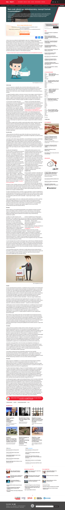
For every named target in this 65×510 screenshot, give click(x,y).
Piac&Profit (18, 19)
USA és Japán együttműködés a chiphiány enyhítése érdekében (51, 67)
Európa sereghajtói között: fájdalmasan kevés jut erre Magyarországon (51, 138)
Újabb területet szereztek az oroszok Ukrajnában (33, 460)
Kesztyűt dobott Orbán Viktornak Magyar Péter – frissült (24, 419)
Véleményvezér (9, 405)
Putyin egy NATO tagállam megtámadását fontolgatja (10, 419)
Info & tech (8, 469)
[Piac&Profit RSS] (14, 504)
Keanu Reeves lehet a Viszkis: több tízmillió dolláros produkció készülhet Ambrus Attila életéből (53, 99)
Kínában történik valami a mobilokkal (52, 475)
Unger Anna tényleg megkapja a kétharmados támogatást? (32, 453)
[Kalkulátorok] (53, 2)
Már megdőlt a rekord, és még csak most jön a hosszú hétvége (52, 153)
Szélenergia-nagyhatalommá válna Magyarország (50, 150)
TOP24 (8, 448)
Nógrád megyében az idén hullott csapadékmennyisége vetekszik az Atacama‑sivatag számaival (24, 441)
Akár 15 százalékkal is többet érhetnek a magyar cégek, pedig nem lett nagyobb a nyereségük (53, 110)
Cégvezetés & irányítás (29, 469)
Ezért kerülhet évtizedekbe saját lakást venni (52, 178)
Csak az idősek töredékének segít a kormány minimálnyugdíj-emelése (13, 455)
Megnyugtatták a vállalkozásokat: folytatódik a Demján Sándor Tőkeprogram (51, 184)
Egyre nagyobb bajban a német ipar (30, 489)
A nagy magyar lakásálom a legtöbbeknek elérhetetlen (51, 33)
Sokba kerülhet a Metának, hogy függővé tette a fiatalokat (51, 471)
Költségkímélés (48, 122)
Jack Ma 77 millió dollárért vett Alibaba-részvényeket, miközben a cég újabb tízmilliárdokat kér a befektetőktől (54, 91)
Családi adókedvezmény (22, 402)
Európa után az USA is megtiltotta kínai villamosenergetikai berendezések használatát (16, 476)
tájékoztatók (12, 507)
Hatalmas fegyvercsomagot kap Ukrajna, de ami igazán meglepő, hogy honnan (11, 439)
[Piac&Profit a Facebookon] (13, 504)
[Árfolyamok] (55, 2)
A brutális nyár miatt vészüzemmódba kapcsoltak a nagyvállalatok (34, 481)
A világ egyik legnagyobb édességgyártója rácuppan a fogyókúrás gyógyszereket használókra (13, 488)
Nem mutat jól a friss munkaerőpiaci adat (51, 56)
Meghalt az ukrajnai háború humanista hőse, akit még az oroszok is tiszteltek (37, 419)
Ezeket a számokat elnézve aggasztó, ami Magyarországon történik (51, 50)
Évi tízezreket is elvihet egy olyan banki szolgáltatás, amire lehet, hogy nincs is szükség (51, 146)
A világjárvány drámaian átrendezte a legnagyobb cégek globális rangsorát (51, 59)
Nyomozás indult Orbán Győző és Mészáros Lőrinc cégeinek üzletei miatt (14, 461)
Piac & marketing (45, 469)
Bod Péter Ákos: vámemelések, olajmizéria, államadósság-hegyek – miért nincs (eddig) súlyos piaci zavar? (33, 457)
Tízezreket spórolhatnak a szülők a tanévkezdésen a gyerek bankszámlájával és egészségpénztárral (52, 63)
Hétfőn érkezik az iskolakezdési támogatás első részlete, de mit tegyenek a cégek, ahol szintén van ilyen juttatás (32, 487)
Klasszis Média (22, 507)
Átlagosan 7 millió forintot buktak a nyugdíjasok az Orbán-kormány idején (37, 439)
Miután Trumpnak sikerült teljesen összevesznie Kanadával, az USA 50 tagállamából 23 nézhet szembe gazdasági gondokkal (51, 37)
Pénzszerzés (47, 158)
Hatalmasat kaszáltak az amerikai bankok (51, 181)
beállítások (17, 507)
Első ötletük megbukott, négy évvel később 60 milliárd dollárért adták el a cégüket (53, 81)
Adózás (15, 402)
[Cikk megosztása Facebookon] (36, 37)
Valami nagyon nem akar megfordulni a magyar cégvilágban (34, 471)
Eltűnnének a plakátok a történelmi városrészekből (51, 486)
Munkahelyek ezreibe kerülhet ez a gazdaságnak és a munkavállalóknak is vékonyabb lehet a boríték (33, 109)
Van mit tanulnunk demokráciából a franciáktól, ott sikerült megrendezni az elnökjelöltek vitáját (51, 46)
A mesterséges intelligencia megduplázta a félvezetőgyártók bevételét (15, 481)
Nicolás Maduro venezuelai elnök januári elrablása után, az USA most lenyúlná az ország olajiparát (51, 42)
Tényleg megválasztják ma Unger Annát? (12, 452)
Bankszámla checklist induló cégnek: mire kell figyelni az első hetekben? (34, 476)
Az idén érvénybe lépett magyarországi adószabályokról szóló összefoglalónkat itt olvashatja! (24, 52)
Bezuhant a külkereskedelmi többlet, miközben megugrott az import (50, 53)
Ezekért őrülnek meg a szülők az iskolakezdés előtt (51, 481)
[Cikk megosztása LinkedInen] (42, 37)
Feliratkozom (56, 27)
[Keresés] (58, 2)
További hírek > (47, 119)
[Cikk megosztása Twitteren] (39, 37)
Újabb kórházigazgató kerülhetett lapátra (12, 458)
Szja (28, 402)
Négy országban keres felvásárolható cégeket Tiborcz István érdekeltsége (54, 74)
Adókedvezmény (9, 402)
